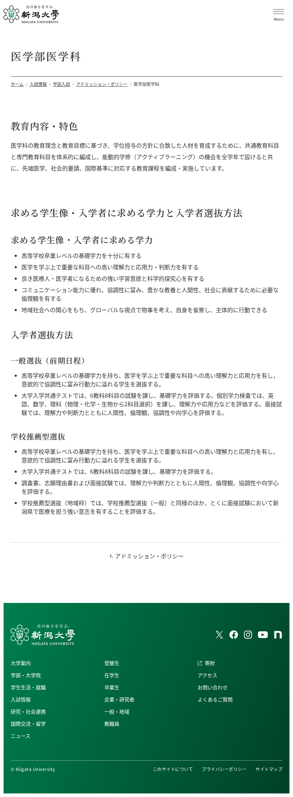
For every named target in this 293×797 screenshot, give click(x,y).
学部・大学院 (26, 675)
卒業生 (111, 687)
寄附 (210, 662)
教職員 (111, 723)
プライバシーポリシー (224, 769)
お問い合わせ (213, 687)
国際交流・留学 (28, 723)
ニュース (20, 735)
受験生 (111, 662)
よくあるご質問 (215, 699)
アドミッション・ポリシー (149, 556)
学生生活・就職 (28, 687)
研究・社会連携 (28, 711)
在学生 (111, 675)
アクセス (207, 675)
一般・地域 (116, 711)
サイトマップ (268, 769)
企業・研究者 (119, 699)
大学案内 (21, 662)
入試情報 (21, 699)
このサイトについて (173, 769)
